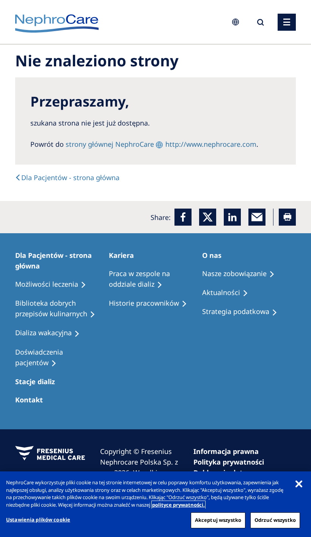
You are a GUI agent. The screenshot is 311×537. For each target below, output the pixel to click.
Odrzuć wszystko (275, 520)
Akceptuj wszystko (218, 520)
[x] (207, 217)
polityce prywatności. (178, 504)
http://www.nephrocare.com (210, 144)
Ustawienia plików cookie (38, 519)
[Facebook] (183, 217)
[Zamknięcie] (299, 483)
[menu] (287, 22)
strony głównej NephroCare (110, 144)
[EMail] (256, 217)
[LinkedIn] (232, 217)
